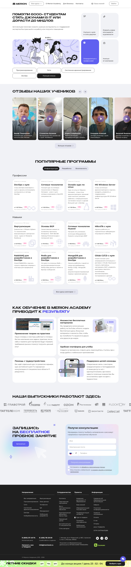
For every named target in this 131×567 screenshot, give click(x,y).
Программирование (24, 70)
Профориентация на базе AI (82, 513)
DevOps (24, 76)
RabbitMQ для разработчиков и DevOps (23, 257)
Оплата (96, 517)
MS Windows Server (105, 185)
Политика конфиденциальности (101, 508)
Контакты (79, 4)
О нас (96, 520)
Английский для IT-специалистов (65, 524)
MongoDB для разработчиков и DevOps (77, 257)
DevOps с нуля (21, 185)
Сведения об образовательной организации (100, 500)
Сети (49, 70)
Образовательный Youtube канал (82, 508)
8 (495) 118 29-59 (45, 538)
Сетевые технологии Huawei (79, 227)
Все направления (30, 498)
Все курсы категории (64, 292)
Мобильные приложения (80, 526)
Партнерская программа (63, 502)
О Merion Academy (53, 4)
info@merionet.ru (46, 545)
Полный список (49, 76)
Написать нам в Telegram (28, 546)
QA (41, 508)
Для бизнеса (68, 4)
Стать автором (64, 528)
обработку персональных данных (93, 467)
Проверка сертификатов (81, 521)
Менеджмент (44, 511)
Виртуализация (22, 226)
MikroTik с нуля (103, 226)
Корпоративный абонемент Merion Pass (65, 514)
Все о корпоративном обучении (64, 508)
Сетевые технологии (52, 185)
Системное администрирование (78, 70)
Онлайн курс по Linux (76, 186)
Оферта (96, 505)
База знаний (80, 505)
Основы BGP (47, 226)
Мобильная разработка (44, 515)
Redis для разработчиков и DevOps (50, 257)
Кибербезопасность (31, 516)
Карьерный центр (63, 520)
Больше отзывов (64, 146)
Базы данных (44, 501)
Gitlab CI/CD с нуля (105, 255)
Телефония (44, 505)
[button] (80, 92)
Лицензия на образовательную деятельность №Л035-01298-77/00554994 (74, 544)
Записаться (20, 444)
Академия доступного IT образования (81, 500)
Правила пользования (98, 513)
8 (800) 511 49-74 (28, 538)
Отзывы (96, 524)
